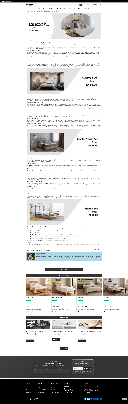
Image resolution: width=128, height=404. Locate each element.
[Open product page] (38, 287)
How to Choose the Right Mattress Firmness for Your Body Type (89, 332)
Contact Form (66, 386)
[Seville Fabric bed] (64, 155)
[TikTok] (35, 399)
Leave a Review (87, 392)
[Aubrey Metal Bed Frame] (64, 94)
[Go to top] (126, 402)
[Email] (41, 264)
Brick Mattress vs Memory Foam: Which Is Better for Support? (62, 332)
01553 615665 (70, 392)
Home (28, 11)
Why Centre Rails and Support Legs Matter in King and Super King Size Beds (37, 332)
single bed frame (86, 46)
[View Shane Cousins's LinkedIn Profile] (44, 253)
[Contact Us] (96, 5)
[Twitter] (28, 398)
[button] (65, 5)
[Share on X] (37, 264)
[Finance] (101, 399)
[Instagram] (30, 399)
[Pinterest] (32, 399)
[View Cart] (98, 4)
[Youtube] (37, 399)
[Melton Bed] (64, 224)
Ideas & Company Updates (35, 11)
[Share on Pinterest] (39, 264)
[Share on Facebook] (35, 264)
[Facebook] (26, 399)
